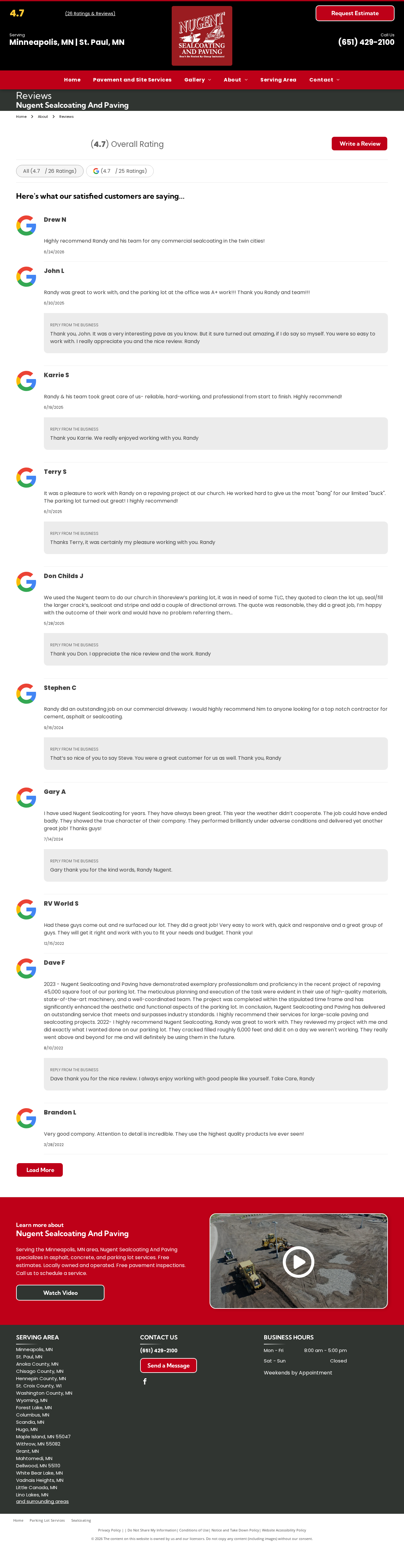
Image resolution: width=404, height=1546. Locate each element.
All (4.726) (50, 171)
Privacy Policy (109, 1530)
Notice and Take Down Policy (235, 1530)
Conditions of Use (194, 1530)
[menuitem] (72, 80)
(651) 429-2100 (366, 42)
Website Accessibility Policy (284, 1530)
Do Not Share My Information (152, 1530)
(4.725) (124, 171)
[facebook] (145, 1382)
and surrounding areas (42, 1501)
